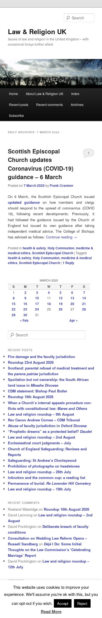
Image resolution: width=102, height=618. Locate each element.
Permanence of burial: (49, 483)
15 (14, 303)
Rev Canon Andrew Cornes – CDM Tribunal (44, 419)
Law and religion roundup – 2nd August (41, 437)
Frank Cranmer (61, 185)
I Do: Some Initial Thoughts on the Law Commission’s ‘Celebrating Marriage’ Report (49, 549)
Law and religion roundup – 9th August (41, 414)
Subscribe (16, 115)
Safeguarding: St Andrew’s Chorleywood (42, 460)
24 (37, 309)
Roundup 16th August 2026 (30, 396)
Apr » (73, 320)
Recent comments (49, 104)
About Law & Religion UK (44, 93)
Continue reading (61, 236)
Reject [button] (82, 603)
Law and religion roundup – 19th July (39, 489)
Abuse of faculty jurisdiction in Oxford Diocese (47, 425)
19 (61, 303)
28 (84, 309)
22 (14, 309)
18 (49, 303)
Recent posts (18, 104)
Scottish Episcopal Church (52, 252)
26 (61, 309)
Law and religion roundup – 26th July (39, 471)
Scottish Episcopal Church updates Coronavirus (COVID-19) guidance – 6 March (40, 164)
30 (25, 314)
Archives (77, 104)
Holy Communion (61, 248)
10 (37, 297)
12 (61, 297)
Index (75, 93)
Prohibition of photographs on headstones (44, 466)
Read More (51, 611)
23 (25, 309)
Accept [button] (62, 603)
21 (84, 303)
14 (84, 297)
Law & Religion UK (37, 31)
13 (72, 297)
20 (72, 303)
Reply (68, 262)
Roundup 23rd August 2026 (31, 362)
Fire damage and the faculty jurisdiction (41, 356)
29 (14, 314)
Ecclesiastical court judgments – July (39, 442)
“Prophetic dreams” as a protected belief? (50, 431)
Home (13, 93)
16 (25, 303)
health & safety (34, 248)
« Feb (24, 320)
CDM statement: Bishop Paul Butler (37, 391)
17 (37, 303)
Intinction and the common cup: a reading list (46, 477)
